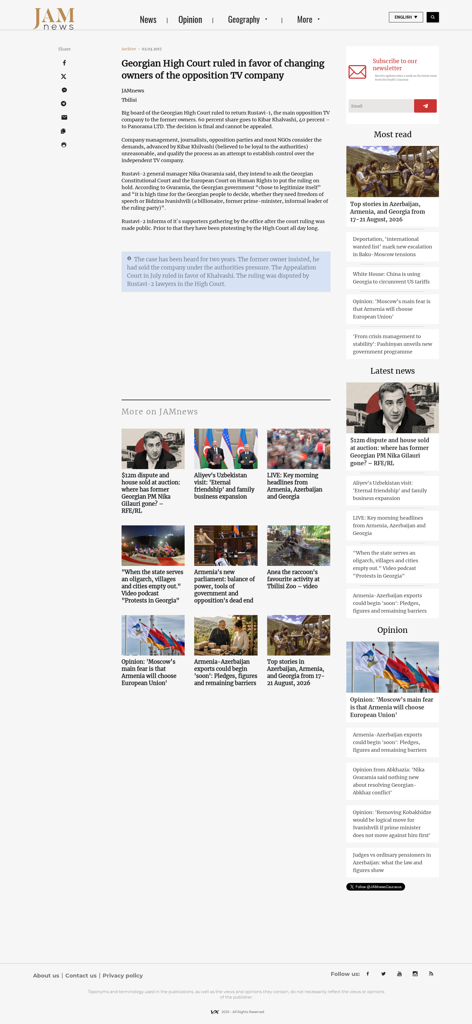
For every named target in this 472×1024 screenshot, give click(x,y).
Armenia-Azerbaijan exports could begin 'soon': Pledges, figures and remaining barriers (225, 672)
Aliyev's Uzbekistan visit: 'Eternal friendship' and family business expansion (224, 486)
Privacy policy (123, 975)
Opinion (190, 19)
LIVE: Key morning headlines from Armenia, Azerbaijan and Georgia (294, 486)
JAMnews (133, 90)
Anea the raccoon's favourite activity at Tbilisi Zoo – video (293, 579)
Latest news (392, 371)
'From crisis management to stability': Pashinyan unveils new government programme (392, 344)
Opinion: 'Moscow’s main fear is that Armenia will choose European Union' (149, 672)
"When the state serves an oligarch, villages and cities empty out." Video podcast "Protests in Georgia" (152, 586)
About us (46, 975)
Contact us (81, 975)
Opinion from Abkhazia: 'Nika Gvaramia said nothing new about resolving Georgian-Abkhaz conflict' (388, 781)
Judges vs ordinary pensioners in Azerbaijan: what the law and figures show (392, 862)
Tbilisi (129, 100)
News (148, 19)
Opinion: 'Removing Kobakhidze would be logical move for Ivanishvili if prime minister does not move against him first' (392, 823)
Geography (244, 19)
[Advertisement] (226, 345)
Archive (131, 48)
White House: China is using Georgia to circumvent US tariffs (391, 278)
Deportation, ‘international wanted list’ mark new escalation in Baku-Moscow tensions (392, 247)
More (304, 19)
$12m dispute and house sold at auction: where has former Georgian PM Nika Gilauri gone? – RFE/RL (151, 493)
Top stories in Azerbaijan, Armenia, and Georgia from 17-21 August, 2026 (296, 672)
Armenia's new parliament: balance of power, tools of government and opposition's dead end (224, 586)
